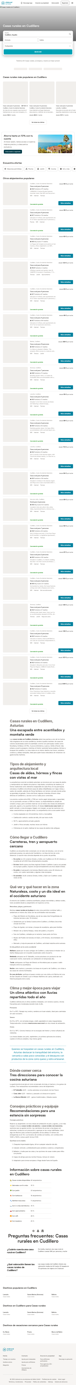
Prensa (24, 1365)
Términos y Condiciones (16, 1382)
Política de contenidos (39, 1382)
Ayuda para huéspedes (28, 1359)
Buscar (38, 52)
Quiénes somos (7, 1362)
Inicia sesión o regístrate (12, 151)
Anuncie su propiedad (42, 3)
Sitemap (50, 1382)
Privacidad (28, 1382)
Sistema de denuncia (61, 1382)
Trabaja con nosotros (9, 1359)
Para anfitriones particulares (45, 1360)
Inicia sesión (55, 3)
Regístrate (65, 3)
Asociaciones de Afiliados (26, 1369)
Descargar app (27, 3)
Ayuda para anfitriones (28, 1362)
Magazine (6, 1365)
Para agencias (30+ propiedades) (46, 1365)
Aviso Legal (61, 1379)
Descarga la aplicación (65, 1359)
